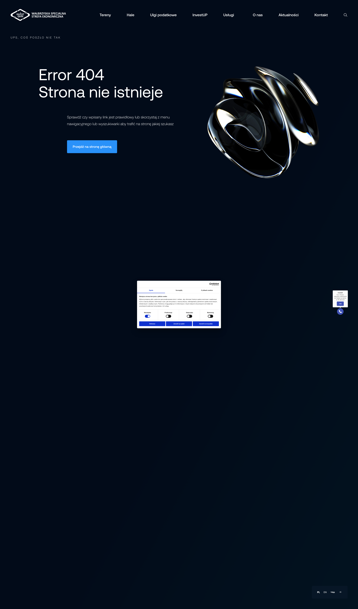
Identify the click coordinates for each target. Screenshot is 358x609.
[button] (340, 311)
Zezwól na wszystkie (206, 324)
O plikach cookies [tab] (207, 290)
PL (318, 592)
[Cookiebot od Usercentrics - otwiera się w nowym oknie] (211, 284)
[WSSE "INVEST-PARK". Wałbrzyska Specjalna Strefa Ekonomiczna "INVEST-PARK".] (25, 15)
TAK (340, 303)
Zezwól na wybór (179, 324)
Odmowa (152, 324)
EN (325, 592)
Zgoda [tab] (151, 290)
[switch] (168, 316)
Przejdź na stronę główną (92, 147)
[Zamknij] (348, 290)
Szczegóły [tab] (179, 290)
